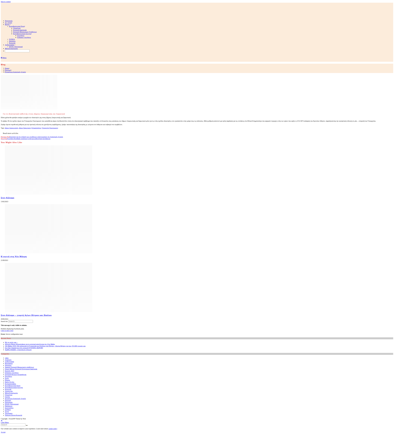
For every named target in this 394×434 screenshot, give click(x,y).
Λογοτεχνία (9, 391)
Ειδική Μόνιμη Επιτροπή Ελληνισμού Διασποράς (21, 369)
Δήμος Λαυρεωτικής (11, 128)
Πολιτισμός (9, 402)
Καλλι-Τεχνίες (9, 382)
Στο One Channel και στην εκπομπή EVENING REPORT (24, 348)
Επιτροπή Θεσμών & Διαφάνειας (15, 374)
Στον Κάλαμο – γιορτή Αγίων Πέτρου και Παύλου (26, 315)
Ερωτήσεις (8, 376)
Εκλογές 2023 (9, 371)
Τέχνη (7, 411)
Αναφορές (8, 360)
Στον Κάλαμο (7, 198)
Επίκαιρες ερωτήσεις (12, 373)
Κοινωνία (8, 389)
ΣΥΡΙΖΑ (8, 410)
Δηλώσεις (8, 365)
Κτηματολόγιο (36, 128)
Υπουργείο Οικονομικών (50, 128)
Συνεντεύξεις (9, 408)
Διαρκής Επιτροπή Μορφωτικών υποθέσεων (19, 367)
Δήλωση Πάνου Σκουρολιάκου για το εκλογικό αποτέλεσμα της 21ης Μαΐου (30, 344)
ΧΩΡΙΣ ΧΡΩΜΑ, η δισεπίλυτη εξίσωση (18, 350)
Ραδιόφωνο (8, 406)
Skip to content (6, 2)
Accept (3, 432)
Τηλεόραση (8, 413)
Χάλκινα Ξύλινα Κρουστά (13, 415)
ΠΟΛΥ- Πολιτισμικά (11, 404)
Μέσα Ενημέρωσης (11, 393)
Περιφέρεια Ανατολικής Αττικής (15, 398)
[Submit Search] (26, 425)
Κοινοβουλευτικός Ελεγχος (14, 387)
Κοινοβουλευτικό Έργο (12, 386)
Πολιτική (8, 400)
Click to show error (7, 331)
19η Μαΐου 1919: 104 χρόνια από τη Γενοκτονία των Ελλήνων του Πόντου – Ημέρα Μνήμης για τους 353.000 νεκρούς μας (45, 346)
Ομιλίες (7, 397)
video (7, 358)
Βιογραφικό (9, 363)
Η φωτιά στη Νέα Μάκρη (14, 256)
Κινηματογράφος (10, 384)
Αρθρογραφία (9, 362)
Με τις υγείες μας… (11, 342)
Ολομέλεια (8, 395)
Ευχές (7, 378)
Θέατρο (7, 380)
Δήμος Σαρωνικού (25, 128)
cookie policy (53, 429)
